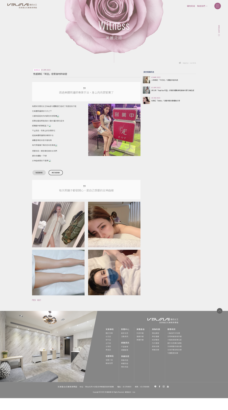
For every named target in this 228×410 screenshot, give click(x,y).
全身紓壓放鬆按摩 (174, 349)
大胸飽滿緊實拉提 (174, 339)
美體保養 (140, 339)
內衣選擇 (155, 343)
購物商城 (191, 6)
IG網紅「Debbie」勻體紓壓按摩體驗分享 (165, 100)
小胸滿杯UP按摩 (173, 333)
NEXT (39, 300)
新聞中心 (125, 329)
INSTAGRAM (56, 173)
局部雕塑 (155, 339)
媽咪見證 (124, 366)
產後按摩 (155, 346)
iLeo (134, 392)
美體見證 (124, 363)
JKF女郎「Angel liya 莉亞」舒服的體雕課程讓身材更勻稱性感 (172, 90)
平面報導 (124, 346)
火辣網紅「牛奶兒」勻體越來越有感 (164, 80)
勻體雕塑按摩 (172, 353)
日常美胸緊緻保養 (174, 336)
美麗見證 (125, 356)
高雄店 (108, 349)
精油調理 (155, 333)
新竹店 (108, 339)
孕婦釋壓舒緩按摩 (174, 346)
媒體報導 (124, 350)
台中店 (108, 343)
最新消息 (124, 333)
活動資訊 (124, 336)
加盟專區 (110, 356)
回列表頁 (193, 63)
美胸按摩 (155, 349)
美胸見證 (124, 360)
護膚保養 (140, 336)
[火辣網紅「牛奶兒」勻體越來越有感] (146, 79)
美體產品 (141, 329)
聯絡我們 (201, 6)
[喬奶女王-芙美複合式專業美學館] (22, 6)
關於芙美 (109, 333)
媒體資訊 (125, 342)
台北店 (108, 336)
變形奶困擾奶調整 (174, 343)
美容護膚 (155, 336)
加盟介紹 (109, 360)
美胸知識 (156, 329)
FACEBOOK (39, 173)
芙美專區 (110, 329)
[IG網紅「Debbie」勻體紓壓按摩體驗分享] (146, 100)
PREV (34, 300)
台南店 (108, 346)
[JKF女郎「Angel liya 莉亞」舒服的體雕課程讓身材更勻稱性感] (146, 90)
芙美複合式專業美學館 (67, 386)
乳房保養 (140, 333)
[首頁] (180, 63)
